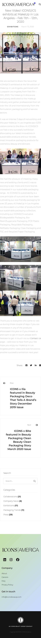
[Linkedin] (36, 365)
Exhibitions (12, 27)
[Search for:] (20, 481)
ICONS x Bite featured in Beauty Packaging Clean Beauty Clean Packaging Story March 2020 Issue (18, 437)
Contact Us (35, 338)
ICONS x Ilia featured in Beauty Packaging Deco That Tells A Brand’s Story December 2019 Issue (23, 395)
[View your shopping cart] (34, 4)
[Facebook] (26, 365)
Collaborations (12, 496)
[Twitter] (31, 365)
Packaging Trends (13, 510)
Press (8, 514)
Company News (12, 501)
